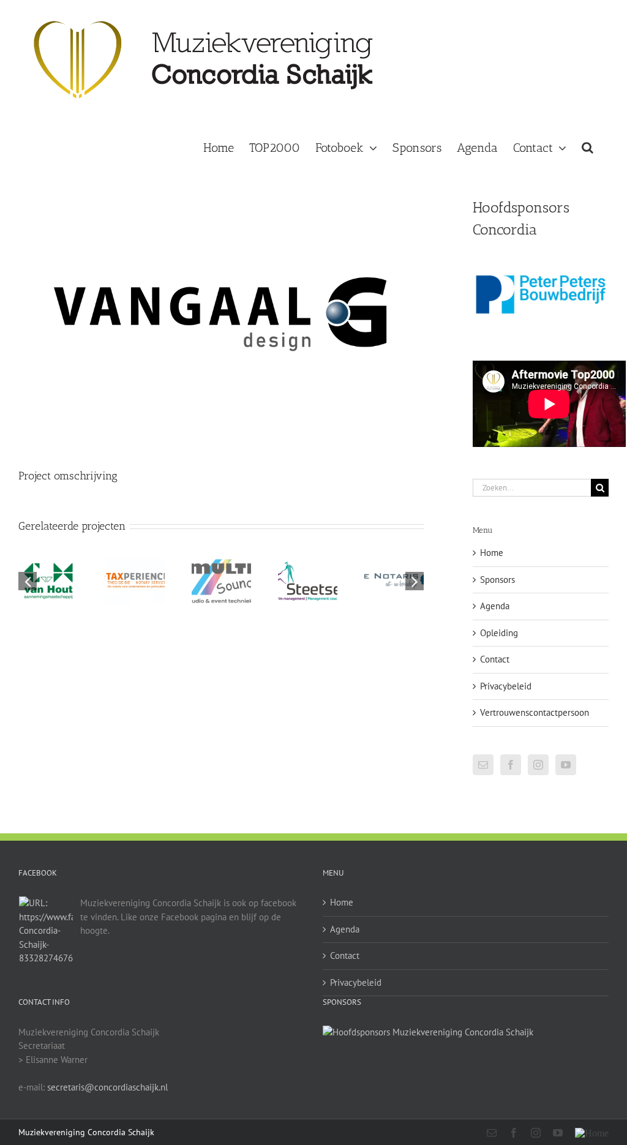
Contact (494, 659)
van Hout (48, 571)
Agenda (494, 606)
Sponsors (497, 579)
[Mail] (483, 764)
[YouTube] (565, 764)
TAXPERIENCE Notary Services (134, 559)
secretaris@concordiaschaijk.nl (107, 1087)
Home (491, 552)
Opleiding (499, 633)
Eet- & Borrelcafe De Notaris (394, 559)
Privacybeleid (505, 686)
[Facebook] (510, 764)
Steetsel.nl (307, 571)
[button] (587, 146)
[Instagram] (538, 764)
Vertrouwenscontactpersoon (534, 712)
